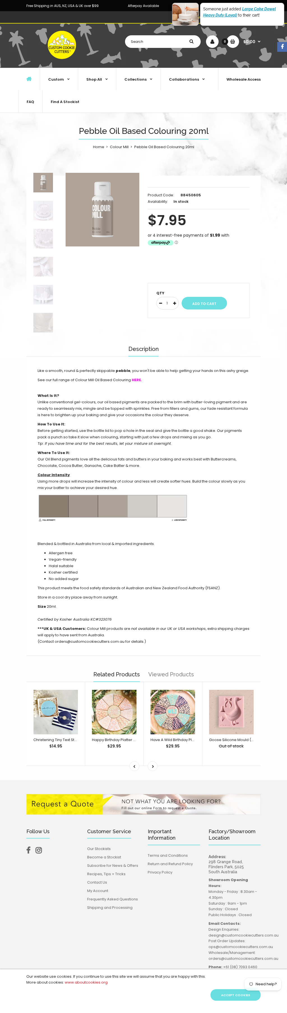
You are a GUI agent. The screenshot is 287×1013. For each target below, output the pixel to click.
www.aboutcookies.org (86, 982)
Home (98, 147)
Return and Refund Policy (170, 864)
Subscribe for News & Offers (112, 865)
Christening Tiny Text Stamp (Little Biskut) (69, 739)
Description (143, 349)
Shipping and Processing (110, 907)
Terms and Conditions (168, 855)
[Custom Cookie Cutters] (62, 61)
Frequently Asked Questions (112, 899)
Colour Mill (119, 147)
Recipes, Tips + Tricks (106, 874)
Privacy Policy (160, 872)
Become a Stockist (104, 857)
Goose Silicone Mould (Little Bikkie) (240, 739)
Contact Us (97, 882)
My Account (97, 890)
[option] (102, 209)
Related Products (116, 674)
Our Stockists (99, 848)
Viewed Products (171, 674)
